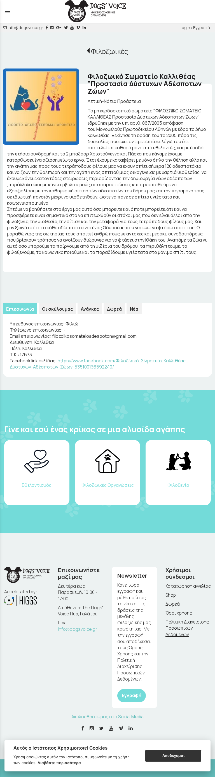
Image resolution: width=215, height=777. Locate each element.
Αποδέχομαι (173, 755)
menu (7, 11)
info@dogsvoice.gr (25, 27)
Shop (170, 595)
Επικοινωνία (20, 309)
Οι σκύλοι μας (57, 309)
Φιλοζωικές (109, 51)
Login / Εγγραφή (195, 27)
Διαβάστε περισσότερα (59, 763)
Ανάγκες (90, 309)
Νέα (134, 309)
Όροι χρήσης (178, 613)
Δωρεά (114, 309)
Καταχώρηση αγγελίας (188, 586)
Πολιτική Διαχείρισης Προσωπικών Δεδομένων (187, 628)
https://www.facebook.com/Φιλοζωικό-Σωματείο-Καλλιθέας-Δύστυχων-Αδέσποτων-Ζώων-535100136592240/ (99, 364)
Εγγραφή (131, 695)
